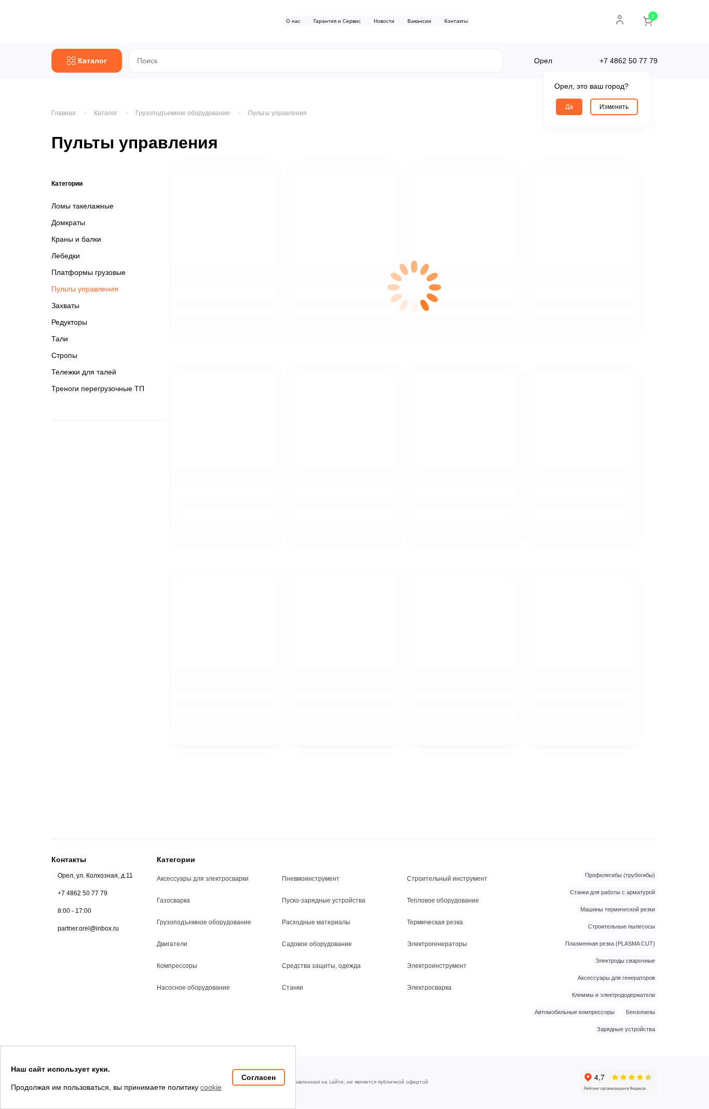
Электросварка (429, 987)
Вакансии (419, 21)
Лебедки (65, 256)
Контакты (456, 21)
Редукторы (69, 322)
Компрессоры (177, 965)
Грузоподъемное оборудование (204, 922)
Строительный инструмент (447, 878)
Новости (384, 21)
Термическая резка (435, 922)
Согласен (258, 1077)
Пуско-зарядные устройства (323, 900)
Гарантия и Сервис (337, 21)
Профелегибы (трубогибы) (620, 875)
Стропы (64, 355)
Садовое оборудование (317, 944)
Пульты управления (277, 113)
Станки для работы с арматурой (612, 892)
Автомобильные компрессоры (575, 1012)
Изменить (614, 106)
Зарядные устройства (626, 1029)
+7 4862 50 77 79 (82, 893)
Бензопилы (640, 1012)
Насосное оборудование (193, 987)
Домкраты (68, 222)
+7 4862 (628, 61)
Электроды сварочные (625, 961)
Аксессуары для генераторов (616, 978)
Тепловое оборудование (443, 900)
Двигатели (172, 944)
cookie (211, 1087)
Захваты (65, 305)
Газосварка (173, 900)
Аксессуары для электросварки (203, 878)
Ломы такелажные (82, 206)
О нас (293, 21)
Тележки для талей (83, 372)
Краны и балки (76, 239)
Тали (59, 339)
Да (569, 106)
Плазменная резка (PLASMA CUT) (610, 943)
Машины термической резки (617, 909)
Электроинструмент (437, 965)
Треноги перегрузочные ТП (97, 388)
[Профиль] (619, 19)
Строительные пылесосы (621, 926)
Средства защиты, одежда (321, 965)
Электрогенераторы (437, 944)
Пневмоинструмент (310, 878)
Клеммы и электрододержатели (613, 995)
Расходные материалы (316, 922)
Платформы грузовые (88, 272)
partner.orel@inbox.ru (88, 928)
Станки (292, 987)
